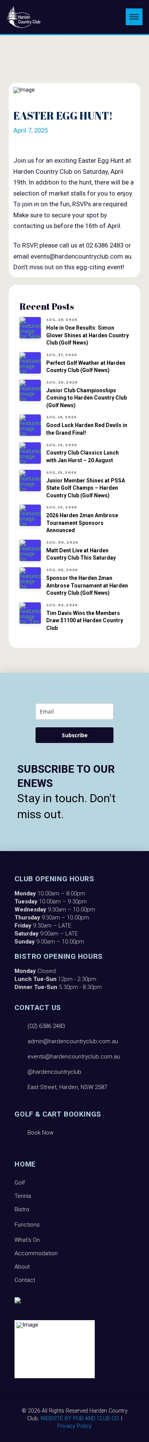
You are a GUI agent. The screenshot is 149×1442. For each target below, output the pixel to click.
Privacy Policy (74, 1426)
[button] (134, 16)
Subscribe (74, 735)
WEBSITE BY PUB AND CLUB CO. (80, 1418)
